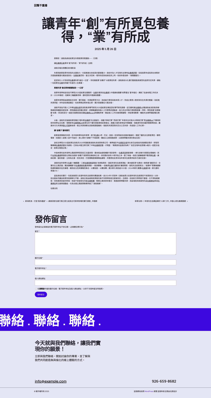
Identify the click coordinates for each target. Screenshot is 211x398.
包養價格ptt (78, 123)
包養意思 (122, 153)
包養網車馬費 (81, 165)
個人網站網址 (40, 278)
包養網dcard (90, 113)
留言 (37, 231)
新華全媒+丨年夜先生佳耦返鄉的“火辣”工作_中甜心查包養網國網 (160, 201)
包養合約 (54, 188)
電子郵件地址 (40, 268)
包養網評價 (132, 73)
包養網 (106, 92)
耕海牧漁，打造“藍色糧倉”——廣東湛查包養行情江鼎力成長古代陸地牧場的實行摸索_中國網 (61, 201)
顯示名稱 (39, 258)
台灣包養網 (56, 155)
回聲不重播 (40, 5)
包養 (71, 80)
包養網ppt (149, 120)
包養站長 (76, 107)
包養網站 (150, 181)
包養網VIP (139, 107)
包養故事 (76, 75)
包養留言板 (122, 142)
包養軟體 (91, 181)
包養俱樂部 (89, 163)
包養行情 (112, 165)
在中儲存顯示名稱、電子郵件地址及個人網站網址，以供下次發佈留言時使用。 (70, 289)
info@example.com (50, 381)
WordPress (149, 391)
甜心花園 (66, 125)
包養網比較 (60, 63)
